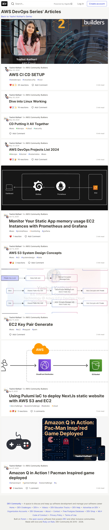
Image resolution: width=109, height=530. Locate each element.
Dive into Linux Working (27, 101)
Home (11, 507)
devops (20, 128)
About (48, 511)
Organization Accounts (17, 511)
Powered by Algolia (62, 4)
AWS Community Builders (37, 67)
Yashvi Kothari (15, 67)
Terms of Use (70, 515)
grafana (46, 231)
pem (34, 329)
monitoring (35, 231)
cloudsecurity (29, 80)
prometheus (22, 231)
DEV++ (36, 507)
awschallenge (45, 483)
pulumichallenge (32, 406)
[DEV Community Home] (4, 3)
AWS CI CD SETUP (27, 74)
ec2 (18, 329)
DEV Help (76, 507)
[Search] (12, 3)
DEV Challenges (24, 507)
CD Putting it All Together (29, 124)
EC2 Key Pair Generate (31, 324)
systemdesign (28, 257)
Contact (56, 511)
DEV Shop (91, 511)
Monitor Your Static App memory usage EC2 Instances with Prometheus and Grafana (51, 223)
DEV (64, 519)
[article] (54, 63)
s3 (17, 257)
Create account (97, 3)
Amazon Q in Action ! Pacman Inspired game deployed (51, 475)
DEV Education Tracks (60, 507)
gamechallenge (30, 483)
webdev (46, 406)
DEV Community (14, 503)
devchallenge (15, 406)
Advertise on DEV (90, 507)
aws (11, 128)
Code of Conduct (40, 515)
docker (22, 154)
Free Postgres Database (73, 511)
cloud (29, 128)
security (38, 128)
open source (37, 519)
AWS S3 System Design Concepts (35, 253)
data (39, 257)
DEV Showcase (36, 511)
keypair (26, 329)
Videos (45, 507)
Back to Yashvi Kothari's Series (16, 16)
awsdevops (15, 80)
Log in (80, 3)
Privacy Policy (56, 515)
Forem (23, 519)
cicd (39, 80)
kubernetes (33, 154)
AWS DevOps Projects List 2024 (34, 150)
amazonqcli (15, 483)
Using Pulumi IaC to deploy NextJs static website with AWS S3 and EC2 (56, 398)
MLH (100, 511)
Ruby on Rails (49, 522)
